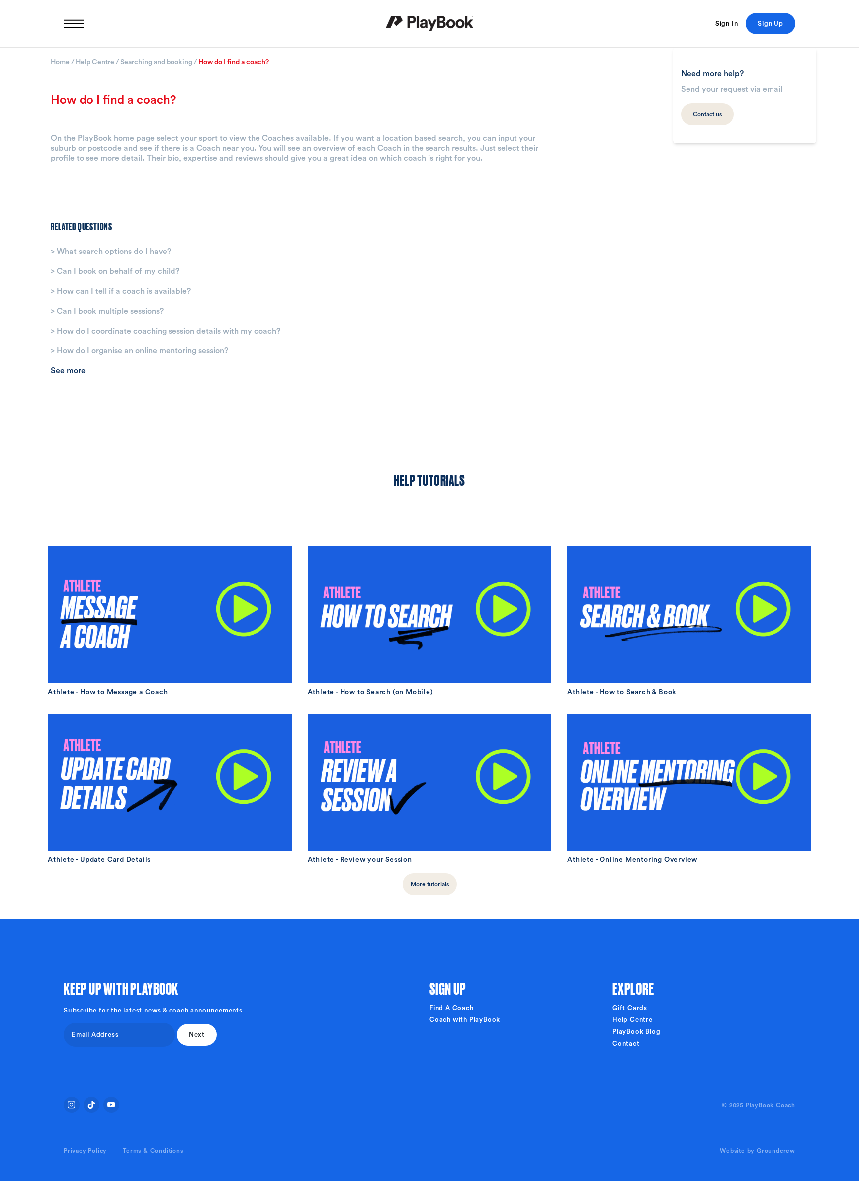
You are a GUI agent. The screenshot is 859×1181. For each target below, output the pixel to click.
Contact (626, 1043)
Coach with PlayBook (465, 1019)
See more (68, 371)
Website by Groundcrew (757, 1151)
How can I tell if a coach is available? (121, 291)
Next (197, 1034)
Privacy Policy (85, 1151)
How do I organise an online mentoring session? (139, 351)
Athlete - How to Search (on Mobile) (370, 692)
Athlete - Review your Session (360, 859)
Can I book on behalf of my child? (115, 271)
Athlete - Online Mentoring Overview (632, 859)
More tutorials (430, 884)
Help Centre (96, 62)
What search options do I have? (111, 251)
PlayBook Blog (636, 1031)
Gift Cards (629, 1008)
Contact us (707, 114)
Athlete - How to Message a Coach (108, 692)
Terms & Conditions (153, 1151)
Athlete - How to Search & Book (622, 692)
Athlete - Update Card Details (99, 859)
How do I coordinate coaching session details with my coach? (165, 331)
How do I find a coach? (233, 62)
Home (61, 62)
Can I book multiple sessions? (107, 311)
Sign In (726, 23)
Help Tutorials (429, 479)
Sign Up (770, 23)
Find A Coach (452, 1008)
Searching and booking (157, 62)
